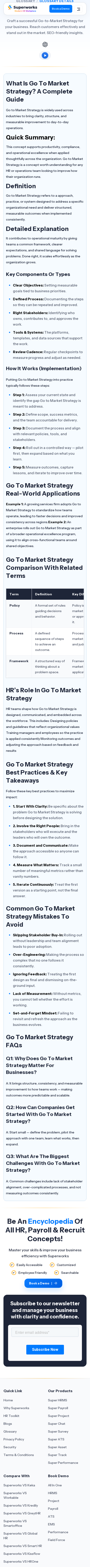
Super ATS (56, 1439)
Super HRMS (57, 1400)
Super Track (57, 1455)
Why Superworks (16, 1408)
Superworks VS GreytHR (22, 1513)
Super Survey (58, 1431)
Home (8, 1400)
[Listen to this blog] (45, 55)
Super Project (58, 1416)
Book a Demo (61, 8)
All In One (55, 1485)
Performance (58, 1532)
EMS (51, 1524)
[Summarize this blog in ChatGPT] (45, 44)
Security (9, 1447)
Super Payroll (58, 1408)
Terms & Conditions (18, 1455)
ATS (51, 1516)
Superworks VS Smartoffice (15, 1523)
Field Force (56, 1540)
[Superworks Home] (22, 10)
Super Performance (63, 1463)
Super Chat (56, 1424)
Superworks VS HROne (20, 1561)
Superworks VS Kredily (20, 1505)
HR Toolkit (11, 1416)
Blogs (7, 1424)
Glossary (10, 1431)
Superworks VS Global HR (20, 1535)
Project (53, 1501)
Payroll (53, 1509)
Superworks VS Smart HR (22, 1546)
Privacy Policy (13, 1439)
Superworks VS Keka (19, 1485)
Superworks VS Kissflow (21, 1554)
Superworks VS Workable (15, 1495)
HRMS (52, 1493)
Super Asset (57, 1447)
